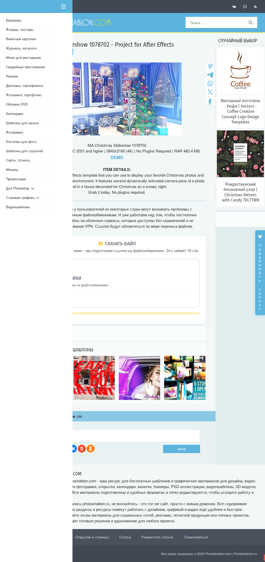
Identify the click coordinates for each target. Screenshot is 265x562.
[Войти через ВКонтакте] (73, 449)
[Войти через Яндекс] (82, 449)
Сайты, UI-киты (18, 160)
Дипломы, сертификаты (24, 85)
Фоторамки (14, 132)
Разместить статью (157, 536)
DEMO (117, 157)
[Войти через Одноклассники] (90, 449)
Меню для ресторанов (23, 57)
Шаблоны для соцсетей (24, 150)
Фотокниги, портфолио (23, 94)
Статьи (125, 536)
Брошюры (13, 20)
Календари (14, 113)
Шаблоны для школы (22, 122)
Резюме (12, 76)
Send (181, 449)
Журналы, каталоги (21, 48)
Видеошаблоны (18, 206)
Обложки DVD (17, 104)
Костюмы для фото (21, 141)
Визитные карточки (21, 38)
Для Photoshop (18, 188)
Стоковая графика (21, 197)
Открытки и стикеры (92, 536)
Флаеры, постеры (19, 29)
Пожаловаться (196, 536)
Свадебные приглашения (25, 66)
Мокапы (12, 169)
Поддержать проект (260, 274)
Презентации (16, 178)
